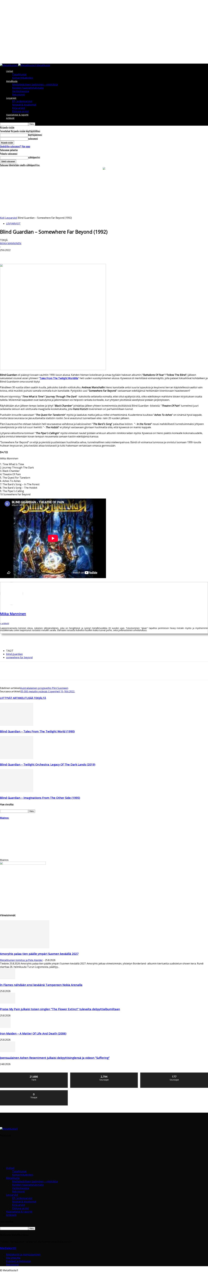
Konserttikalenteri (22, 77)
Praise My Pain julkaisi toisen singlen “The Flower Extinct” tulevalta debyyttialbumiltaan (60, 1009)
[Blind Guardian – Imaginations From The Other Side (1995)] (16, 791)
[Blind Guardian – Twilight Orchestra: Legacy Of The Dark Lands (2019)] (16, 758)
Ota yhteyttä (13, 1257)
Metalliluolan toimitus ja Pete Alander (21, 960)
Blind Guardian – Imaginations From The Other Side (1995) (40, 798)
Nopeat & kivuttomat (24, 104)
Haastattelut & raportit (17, 114)
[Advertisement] (104, 193)
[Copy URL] (81, 255)
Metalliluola (11, 81)
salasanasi (33, 138)
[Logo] (9, 65)
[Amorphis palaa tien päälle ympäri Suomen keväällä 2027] (24, 947)
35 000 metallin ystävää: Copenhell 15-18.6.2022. (48, 691)
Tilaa (34, 1091)
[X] (16, 255)
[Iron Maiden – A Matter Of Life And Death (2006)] (5, 1027)
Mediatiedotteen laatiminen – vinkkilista (35, 84)
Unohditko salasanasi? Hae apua (15, 146)
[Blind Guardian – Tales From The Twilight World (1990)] (16, 725)
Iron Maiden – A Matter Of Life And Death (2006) (33, 1033)
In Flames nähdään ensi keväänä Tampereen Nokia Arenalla (41, 985)
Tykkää (34, 1074)
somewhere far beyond (19, 657)
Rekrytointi (18, 94)
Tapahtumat (19, 74)
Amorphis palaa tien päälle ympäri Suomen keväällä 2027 (39, 954)
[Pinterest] (27, 255)
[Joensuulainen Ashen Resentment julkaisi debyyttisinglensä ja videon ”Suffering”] (7, 1051)
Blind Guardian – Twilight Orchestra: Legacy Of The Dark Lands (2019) (47, 764)
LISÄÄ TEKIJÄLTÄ (36, 698)
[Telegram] (71, 255)
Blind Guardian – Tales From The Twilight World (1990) (37, 731)
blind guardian (14, 654)
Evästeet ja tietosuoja (18, 1261)
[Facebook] (5, 255)
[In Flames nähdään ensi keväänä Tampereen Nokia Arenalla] (7, 978)
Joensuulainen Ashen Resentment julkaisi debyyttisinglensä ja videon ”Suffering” (55, 1058)
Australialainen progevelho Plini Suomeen (44, 688)
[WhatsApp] (38, 255)
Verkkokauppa (20, 91)
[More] (92, 255)
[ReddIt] (60, 255)
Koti (2, 217)
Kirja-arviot (18, 108)
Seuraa (104, 1074)
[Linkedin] (49, 255)
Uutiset (9, 71)
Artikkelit (10, 118)
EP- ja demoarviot (22, 101)
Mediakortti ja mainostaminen (23, 1254)
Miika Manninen (10, 243)
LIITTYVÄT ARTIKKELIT (13, 698)
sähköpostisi (34, 157)
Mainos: (4, 818)
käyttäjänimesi (35, 135)
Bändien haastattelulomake (28, 88)
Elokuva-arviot (20, 111)
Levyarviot (11, 98)
